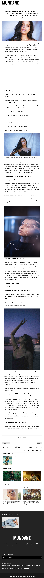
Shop (14, 576)
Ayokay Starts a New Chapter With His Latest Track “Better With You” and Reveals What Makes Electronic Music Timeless (31, 484)
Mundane (24, 18)
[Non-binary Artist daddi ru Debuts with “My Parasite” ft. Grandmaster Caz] (12, 494)
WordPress (30, 574)
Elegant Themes (20, 574)
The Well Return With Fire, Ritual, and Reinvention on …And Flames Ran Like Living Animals (21, 565)
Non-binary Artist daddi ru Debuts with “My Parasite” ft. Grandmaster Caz (11, 502)
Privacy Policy (23, 576)
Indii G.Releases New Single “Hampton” (11, 482)
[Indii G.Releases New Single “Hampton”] (12, 476)
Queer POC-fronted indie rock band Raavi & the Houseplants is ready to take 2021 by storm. (31, 502)
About (11, 576)
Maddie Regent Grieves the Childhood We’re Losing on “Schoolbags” (16, 568)
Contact (17, 576)
